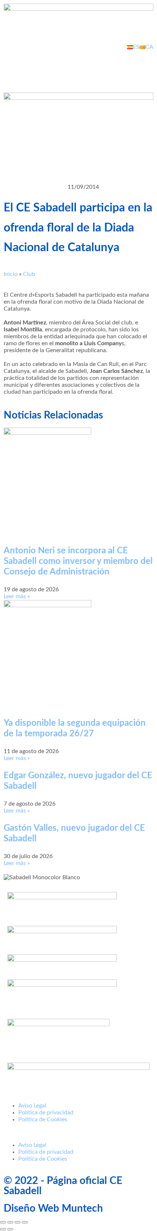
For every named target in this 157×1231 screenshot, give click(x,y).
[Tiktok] (92, 67)
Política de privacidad (45, 1112)
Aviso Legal (32, 1106)
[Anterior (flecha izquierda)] (3, 1229)
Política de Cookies (42, 1119)
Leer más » (17, 596)
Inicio (11, 274)
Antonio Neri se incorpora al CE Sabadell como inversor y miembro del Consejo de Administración (78, 561)
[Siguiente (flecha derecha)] (10, 1229)
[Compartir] (17, 1222)
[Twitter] (32, 67)
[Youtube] (52, 67)
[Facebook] (13, 67)
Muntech (82, 1208)
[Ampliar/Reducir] (3, 1222)
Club (29, 274)
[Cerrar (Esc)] (25, 1222)
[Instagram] (72, 67)
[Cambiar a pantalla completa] (10, 1222)
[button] (78, 1132)
